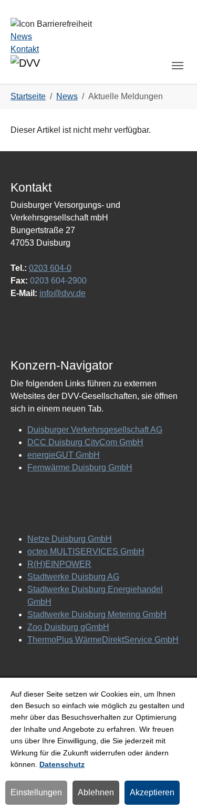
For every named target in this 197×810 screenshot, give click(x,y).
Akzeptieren (152, 792)
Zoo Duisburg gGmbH (68, 627)
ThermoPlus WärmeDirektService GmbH (103, 639)
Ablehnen (96, 792)
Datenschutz (62, 764)
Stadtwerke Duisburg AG (73, 576)
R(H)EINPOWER (59, 564)
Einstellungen (36, 792)
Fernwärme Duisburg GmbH (79, 467)
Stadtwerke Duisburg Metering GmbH (97, 614)
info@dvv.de (62, 293)
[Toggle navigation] (177, 66)
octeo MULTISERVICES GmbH (85, 551)
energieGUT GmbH (63, 454)
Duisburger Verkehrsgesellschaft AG (94, 429)
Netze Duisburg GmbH (69, 538)
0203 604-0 (50, 268)
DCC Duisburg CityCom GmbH (85, 442)
